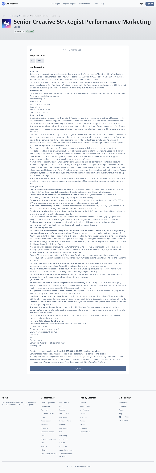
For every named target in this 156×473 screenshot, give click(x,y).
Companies (123, 406)
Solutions (44, 424)
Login (141, 4)
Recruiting (63, 435)
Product (62, 410)
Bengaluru (84, 428)
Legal (43, 435)
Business (44, 428)
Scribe (32, 74)
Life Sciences (64, 402)
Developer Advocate (48, 439)
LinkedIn (125, 420)
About (96, 4)
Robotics (62, 424)
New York (83, 417)
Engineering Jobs (69, 4)
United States (85, 432)
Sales (61, 432)
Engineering (45, 406)
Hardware (63, 446)
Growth (62, 443)
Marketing (14, 16)
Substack (125, 417)
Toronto (83, 402)
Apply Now (77, 369)
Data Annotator (65, 421)
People (43, 417)
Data (42, 443)
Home (4, 16)
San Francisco (85, 406)
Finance (44, 446)
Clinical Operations (48, 402)
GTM (61, 406)
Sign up (150, 4)
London (83, 413)
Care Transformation (49, 454)
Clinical (43, 450)
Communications (47, 432)
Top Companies (85, 4)
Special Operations (66, 450)
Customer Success (48, 413)
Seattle (82, 424)
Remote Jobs (56, 4)
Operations (63, 428)
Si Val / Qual (64, 413)
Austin (82, 421)
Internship (63, 439)
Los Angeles (84, 410)
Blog (102, 4)
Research (44, 410)
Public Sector (46, 421)
